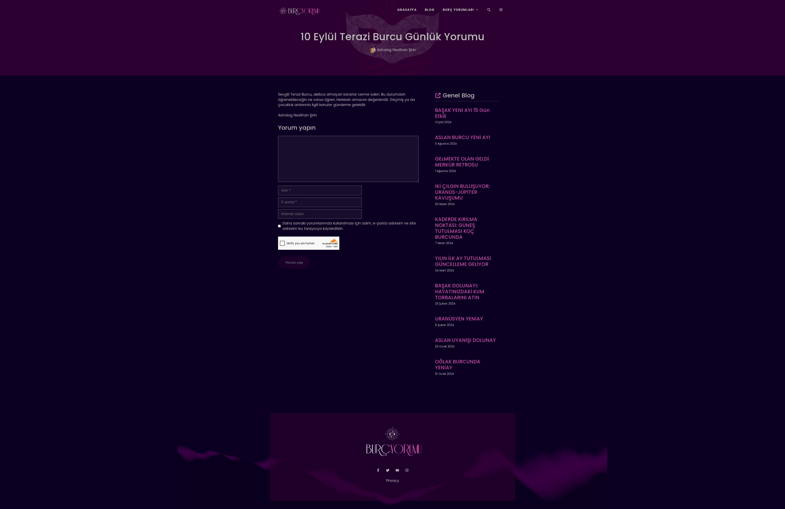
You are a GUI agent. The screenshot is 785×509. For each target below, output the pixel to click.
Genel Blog (459, 95)
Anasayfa (407, 10)
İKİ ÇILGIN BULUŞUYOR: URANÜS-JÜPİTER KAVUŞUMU (462, 192)
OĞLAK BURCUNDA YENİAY (457, 364)
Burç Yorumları (458, 10)
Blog (430, 10)
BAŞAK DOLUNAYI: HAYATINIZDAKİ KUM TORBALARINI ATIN (459, 291)
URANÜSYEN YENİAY (459, 318)
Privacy (392, 480)
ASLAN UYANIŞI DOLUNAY (465, 340)
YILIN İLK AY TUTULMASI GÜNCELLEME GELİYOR (463, 261)
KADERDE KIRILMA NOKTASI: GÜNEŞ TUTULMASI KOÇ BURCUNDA (456, 228)
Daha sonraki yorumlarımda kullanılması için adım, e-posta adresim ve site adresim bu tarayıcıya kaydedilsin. (349, 226)
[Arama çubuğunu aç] (489, 10)
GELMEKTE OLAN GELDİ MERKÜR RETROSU (462, 161)
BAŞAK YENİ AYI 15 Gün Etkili (462, 113)
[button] (501, 10)
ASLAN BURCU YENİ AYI (462, 137)
